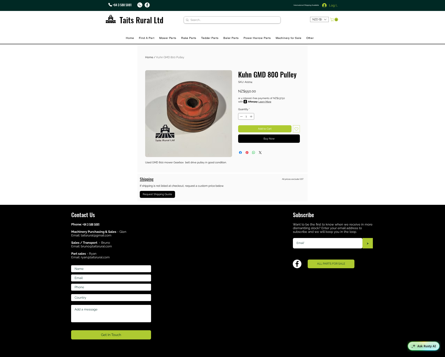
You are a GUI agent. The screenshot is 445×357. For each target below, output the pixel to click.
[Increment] (251, 116)
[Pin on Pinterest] (247, 152)
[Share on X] (260, 152)
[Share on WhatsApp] (254, 152)
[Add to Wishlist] (296, 128)
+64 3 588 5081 (122, 5)
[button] (319, 19)
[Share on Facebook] (240, 152)
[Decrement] (241, 116)
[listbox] (319, 19)
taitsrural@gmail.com (96, 235)
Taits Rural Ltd (141, 20)
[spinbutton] (246, 116)
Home (149, 57)
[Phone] (110, 4)
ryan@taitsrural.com (95, 257)
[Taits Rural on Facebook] (147, 4)
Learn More (264, 101)
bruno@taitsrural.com (96, 246)
